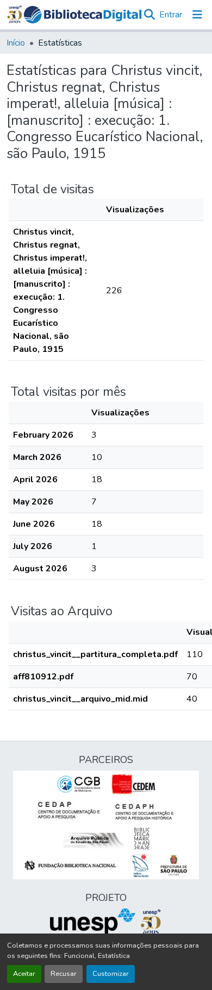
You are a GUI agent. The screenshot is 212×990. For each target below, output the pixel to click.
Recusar (64, 974)
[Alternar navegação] (197, 14)
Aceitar (24, 974)
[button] (83, 15)
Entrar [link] (170, 15)
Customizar (110, 974)
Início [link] (16, 43)
